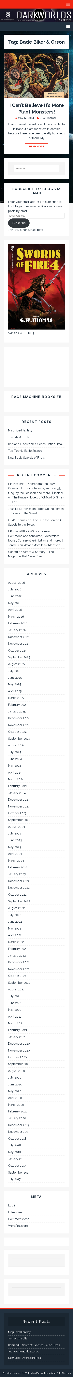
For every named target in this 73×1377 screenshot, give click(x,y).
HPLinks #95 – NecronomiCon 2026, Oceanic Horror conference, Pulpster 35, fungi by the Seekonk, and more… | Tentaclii (36, 488)
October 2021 (17, 975)
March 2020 (16, 1104)
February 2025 (17, 704)
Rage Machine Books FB (36, 397)
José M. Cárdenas (19, 508)
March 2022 (16, 942)
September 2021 (19, 982)
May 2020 (14, 1091)
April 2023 (15, 853)
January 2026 (17, 630)
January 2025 (17, 711)
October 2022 (17, 894)
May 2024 (14, 765)
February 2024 (17, 786)
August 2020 (16, 1070)
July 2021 (14, 996)
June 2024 (15, 759)
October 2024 (17, 731)
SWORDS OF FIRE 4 (21, 333)
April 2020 (15, 1097)
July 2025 (14, 670)
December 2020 (19, 1043)
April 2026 (15, 609)
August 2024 (16, 745)
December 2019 (18, 1125)
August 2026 (16, 582)
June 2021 (14, 1003)
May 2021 (14, 1009)
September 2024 (19, 738)
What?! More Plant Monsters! (42, 545)
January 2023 (17, 874)
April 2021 (14, 1016)
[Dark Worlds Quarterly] (36, 20)
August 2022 (16, 908)
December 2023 (19, 799)
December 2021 (18, 962)
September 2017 (19, 1172)
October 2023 (17, 813)
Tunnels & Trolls (19, 437)
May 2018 (14, 1152)
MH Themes (64, 1373)
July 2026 (14, 589)
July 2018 (14, 1145)
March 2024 (16, 779)
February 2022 (17, 948)
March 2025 (16, 697)
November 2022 (19, 887)
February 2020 (18, 1111)
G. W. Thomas (48, 117)
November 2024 (19, 725)
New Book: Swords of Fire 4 (26, 457)
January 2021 (16, 1037)
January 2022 (17, 955)
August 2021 (16, 989)
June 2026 (15, 596)
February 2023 (17, 867)
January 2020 (17, 1118)
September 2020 (19, 1064)
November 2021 (18, 969)
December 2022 (19, 881)
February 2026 (18, 623)
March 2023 (16, 860)
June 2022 (15, 921)
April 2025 (14, 691)
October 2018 (17, 1138)
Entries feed (16, 1212)
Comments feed (18, 1219)
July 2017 (14, 1179)
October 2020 (17, 1057)
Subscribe (19, 223)
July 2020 (14, 1077)
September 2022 (19, 901)
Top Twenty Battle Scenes (25, 450)
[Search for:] (36, 168)
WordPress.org (18, 1225)
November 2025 (18, 643)
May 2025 (14, 684)
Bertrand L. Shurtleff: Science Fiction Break (35, 444)
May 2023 (14, 847)
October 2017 (17, 1165)
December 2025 (18, 637)
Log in (12, 1205)
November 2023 (19, 806)
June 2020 (15, 1084)
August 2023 (16, 826)
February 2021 (17, 1030)
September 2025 (19, 657)
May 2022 (14, 928)
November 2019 (18, 1131)
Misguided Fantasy (20, 430)
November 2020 (19, 1050)
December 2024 (19, 718)
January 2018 (17, 1159)
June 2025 (15, 677)
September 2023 (19, 819)
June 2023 (15, 840)
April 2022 (15, 935)
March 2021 (15, 1023)
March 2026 (16, 616)
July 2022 (14, 915)
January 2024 (17, 792)
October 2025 (17, 650)
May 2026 (14, 603)
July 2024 (14, 752)
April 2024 (15, 772)
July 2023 (14, 833)
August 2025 (16, 664)
